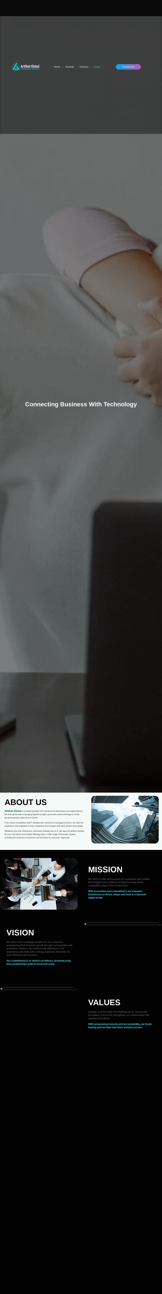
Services (70, 67)
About (97, 67)
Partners (84, 67)
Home (57, 67)
